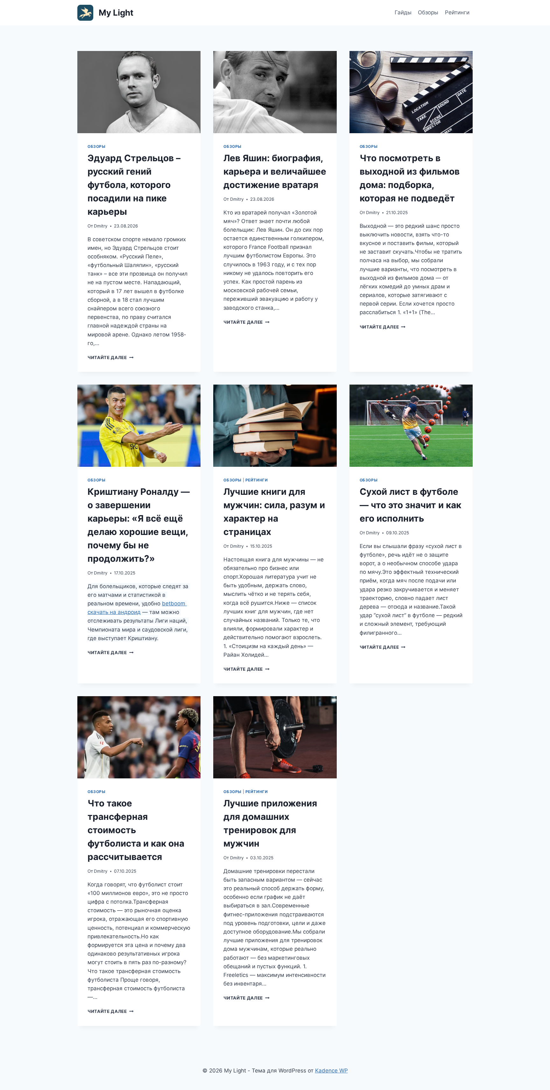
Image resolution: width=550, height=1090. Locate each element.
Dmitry (101, 225)
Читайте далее (110, 357)
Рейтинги (457, 12)
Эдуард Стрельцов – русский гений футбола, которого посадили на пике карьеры (134, 185)
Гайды (403, 12)
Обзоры (428, 12)
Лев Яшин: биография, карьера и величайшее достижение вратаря (274, 171)
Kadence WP (331, 1070)
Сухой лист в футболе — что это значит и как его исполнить (410, 505)
